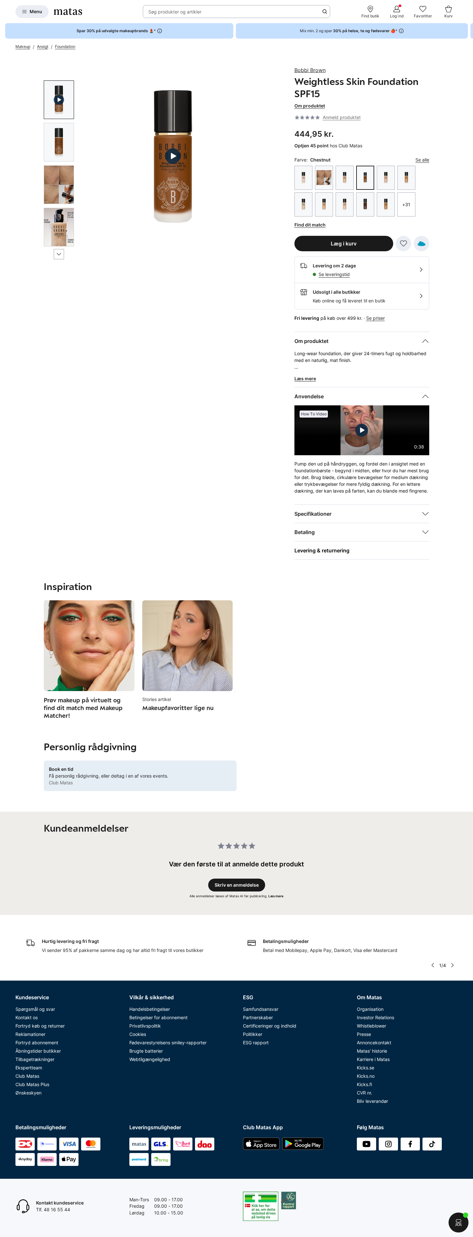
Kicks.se (365, 1067)
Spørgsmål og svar (35, 1009)
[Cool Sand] (345, 204)
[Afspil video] (59, 99)
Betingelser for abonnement (158, 1017)
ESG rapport (256, 1042)
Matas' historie (372, 1051)
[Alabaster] (303, 178)
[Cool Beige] (386, 178)
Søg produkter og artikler (174, 11)
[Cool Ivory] (303, 204)
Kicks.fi (364, 1084)
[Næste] (59, 254)
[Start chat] (458, 1222)
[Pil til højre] (468, 31)
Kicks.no (366, 1076)
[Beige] (345, 178)
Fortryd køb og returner (40, 1026)
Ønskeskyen (28, 1092)
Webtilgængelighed (149, 1059)
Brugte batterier (146, 1051)
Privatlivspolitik (145, 1026)
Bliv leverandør (372, 1101)
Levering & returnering (321, 550)
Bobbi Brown (310, 70)
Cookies (137, 1034)
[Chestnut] (365, 178)
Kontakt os (26, 1017)
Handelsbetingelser (149, 1009)
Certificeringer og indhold (269, 1026)
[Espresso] (365, 204)
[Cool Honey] (406, 178)
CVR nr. (364, 1092)
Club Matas (27, 1076)
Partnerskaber (258, 1017)
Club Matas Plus (32, 1084)
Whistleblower (371, 1026)
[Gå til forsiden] (68, 11)
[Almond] (324, 178)
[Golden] (386, 204)
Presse (364, 1034)
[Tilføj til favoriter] (403, 243)
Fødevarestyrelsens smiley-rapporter (168, 1042)
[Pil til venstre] (433, 965)
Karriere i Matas (373, 1059)
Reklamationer (30, 1034)
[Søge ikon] (325, 11)
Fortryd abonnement (36, 1042)
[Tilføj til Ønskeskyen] (421, 243)
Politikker (252, 1034)
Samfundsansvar (260, 1009)
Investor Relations (375, 1017)
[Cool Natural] (324, 204)
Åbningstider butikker (38, 1051)
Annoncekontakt (374, 1042)
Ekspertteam (28, 1067)
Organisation (370, 1009)
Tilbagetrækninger (34, 1059)
